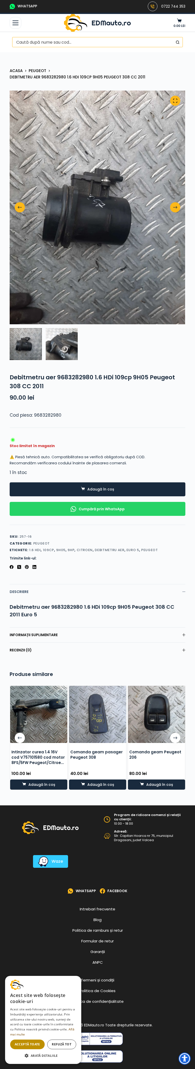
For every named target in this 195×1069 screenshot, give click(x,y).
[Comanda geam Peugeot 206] (156, 714)
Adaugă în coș (100, 489)
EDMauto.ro (111, 22)
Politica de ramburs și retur (97, 930)
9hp (71, 550)
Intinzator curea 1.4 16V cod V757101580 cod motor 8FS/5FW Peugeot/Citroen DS (37, 760)
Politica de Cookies (97, 990)
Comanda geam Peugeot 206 (155, 754)
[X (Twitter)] (19, 567)
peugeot (149, 550)
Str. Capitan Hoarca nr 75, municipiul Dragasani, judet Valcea (143, 837)
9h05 (61, 550)
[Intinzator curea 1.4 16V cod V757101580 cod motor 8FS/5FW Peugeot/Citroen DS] (38, 714)
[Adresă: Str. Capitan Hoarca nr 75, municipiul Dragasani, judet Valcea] (107, 836)
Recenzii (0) (21, 650)
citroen (85, 550)
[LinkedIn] (34, 567)
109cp (48, 550)
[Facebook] (11, 567)
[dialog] (43, 1020)
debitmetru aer (109, 550)
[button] (43, 1056)
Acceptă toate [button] (27, 1044)
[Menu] (15, 23)
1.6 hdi (35, 550)
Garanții (97, 951)
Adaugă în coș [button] (41, 784)
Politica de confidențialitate (97, 1001)
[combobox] (92, 42)
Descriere (19, 591)
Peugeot (41, 543)
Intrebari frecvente (97, 909)
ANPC (97, 962)
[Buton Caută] (178, 42)
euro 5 (132, 550)
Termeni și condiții (97, 980)
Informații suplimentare (34, 634)
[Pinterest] (27, 567)
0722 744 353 (173, 6)
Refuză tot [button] (61, 1044)
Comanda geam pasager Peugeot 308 (96, 754)
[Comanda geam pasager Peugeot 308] (97, 714)
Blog (97, 919)
